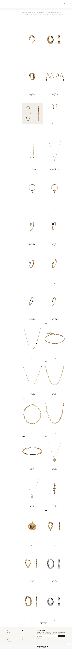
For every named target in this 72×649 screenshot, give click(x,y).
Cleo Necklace (54, 394)
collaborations (24, 637)
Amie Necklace (54, 431)
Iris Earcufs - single (32, 56)
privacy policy (9, 641)
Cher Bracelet (55, 356)
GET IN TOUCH (61, 636)
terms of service (9, 637)
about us (23, 632)
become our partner (25, 634)
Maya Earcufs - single (32, 94)
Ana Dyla (32, 55)
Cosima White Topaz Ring (32, 319)
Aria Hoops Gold (54, 56)
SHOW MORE (43, 623)
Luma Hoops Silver (55, 581)
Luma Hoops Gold (32, 618)
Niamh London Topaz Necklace (55, 169)
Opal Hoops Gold (32, 581)
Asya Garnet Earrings (32, 169)
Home (7, 8)
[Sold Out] (54, 339)
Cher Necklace (32, 394)
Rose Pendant (55, 506)
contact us (8, 632)
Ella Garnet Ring (32, 281)
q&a (7, 634)
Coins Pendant (32, 543)
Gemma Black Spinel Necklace (32, 356)
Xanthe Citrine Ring (32, 244)
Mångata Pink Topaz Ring (55, 206)
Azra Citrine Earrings (54, 131)
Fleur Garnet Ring (55, 244)
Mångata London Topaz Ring (32, 206)
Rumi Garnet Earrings (54, 94)
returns (8, 639)
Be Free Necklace (54, 469)
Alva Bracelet (32, 469)
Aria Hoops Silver (54, 618)
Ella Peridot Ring (54, 281)
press (7, 636)
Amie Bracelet (32, 431)
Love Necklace (32, 506)
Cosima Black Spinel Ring (55, 319)
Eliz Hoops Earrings (32, 131)
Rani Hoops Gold (54, 543)
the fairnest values (24, 636)
